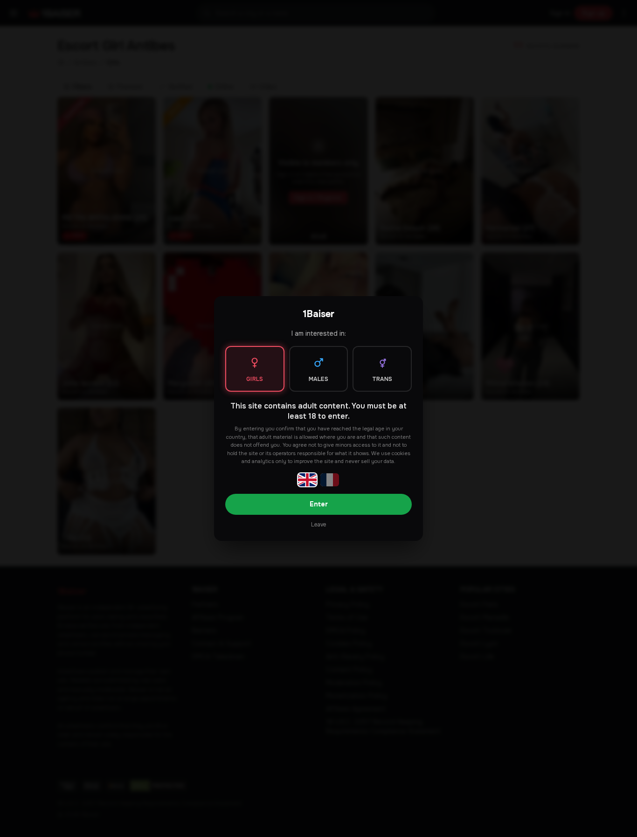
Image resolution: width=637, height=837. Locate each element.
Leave (318, 524)
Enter (319, 504)
